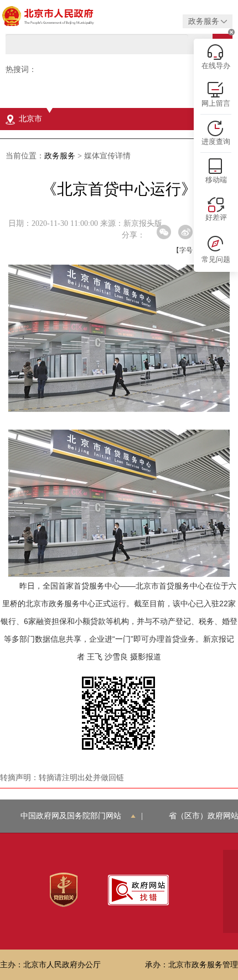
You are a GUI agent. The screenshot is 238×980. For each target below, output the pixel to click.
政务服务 (59, 156)
